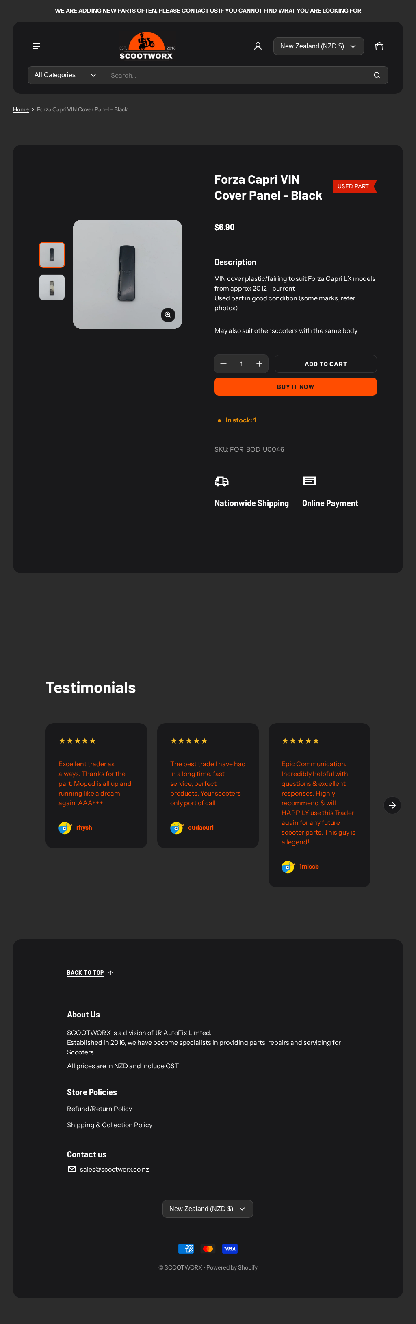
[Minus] (223, 364)
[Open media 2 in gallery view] (52, 287)
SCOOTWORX (183, 1267)
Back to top (85, 972)
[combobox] (246, 75)
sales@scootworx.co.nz (114, 1169)
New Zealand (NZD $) (312, 46)
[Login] (258, 46)
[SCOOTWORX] (147, 46)
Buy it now (295, 386)
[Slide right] (392, 805)
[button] (379, 46)
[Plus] (259, 364)
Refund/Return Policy (99, 1108)
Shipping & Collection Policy (109, 1125)
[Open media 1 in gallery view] (52, 255)
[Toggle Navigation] (37, 46)
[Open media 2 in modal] (127, 274)
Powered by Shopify (232, 1267)
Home (21, 109)
